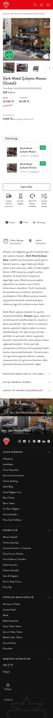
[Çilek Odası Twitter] (29, 441)
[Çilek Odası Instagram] (19, 441)
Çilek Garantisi (10, 565)
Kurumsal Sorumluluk (13, 475)
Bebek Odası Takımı (12, 637)
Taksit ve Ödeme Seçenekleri (23, 390)
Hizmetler (10, 530)
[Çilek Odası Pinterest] (34, 441)
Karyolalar (8, 648)
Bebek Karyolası (10, 621)
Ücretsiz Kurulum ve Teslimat (23, 373)
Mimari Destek (10, 537)
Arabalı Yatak (9, 609)
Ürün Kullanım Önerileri (14, 559)
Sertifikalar (8, 464)
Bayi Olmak (8, 497)
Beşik (5, 615)
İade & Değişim (10, 576)
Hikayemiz (8, 459)
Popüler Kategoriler (18, 597)
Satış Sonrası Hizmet (17, 382)
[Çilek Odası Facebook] (24, 441)
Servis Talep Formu (12, 581)
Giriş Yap (7, 587)
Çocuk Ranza (9, 643)
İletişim (6, 671)
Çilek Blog (8, 486)
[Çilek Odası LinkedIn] (44, 441)
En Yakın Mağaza (11, 509)
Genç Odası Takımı (12, 626)
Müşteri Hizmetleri (17, 658)
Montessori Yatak (11, 604)
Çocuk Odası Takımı (13, 632)
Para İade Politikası (12, 520)
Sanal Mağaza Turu (12, 492)
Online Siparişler (11, 542)
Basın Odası (9, 503)
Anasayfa (6, 13)
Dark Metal (15, 13)
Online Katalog (10, 481)
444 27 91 (8, 665)
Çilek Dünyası (13, 452)
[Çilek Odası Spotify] (48, 441)
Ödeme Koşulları (11, 570)
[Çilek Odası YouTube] (39, 441)
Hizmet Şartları (10, 514)
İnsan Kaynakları (11, 470)
